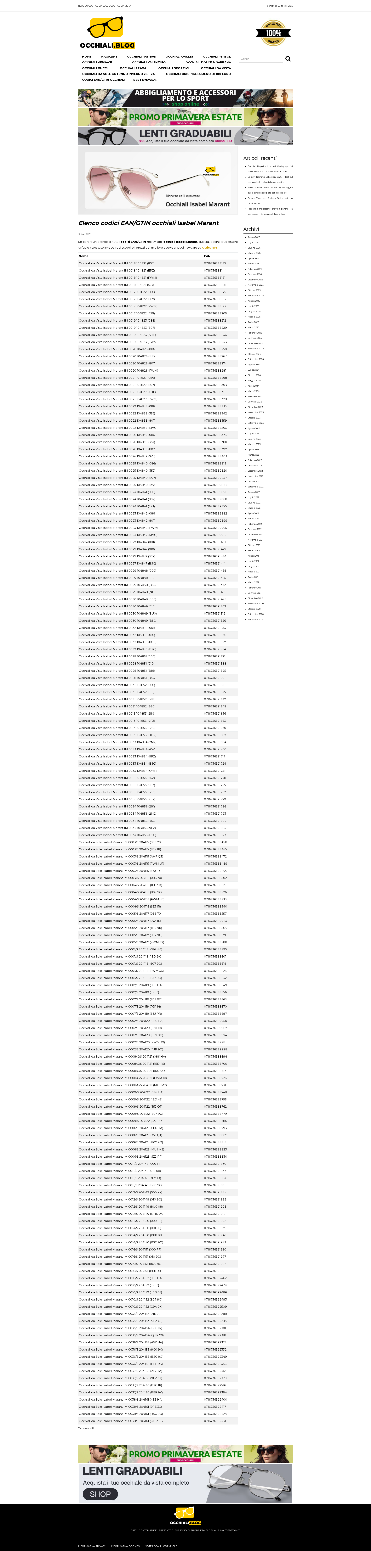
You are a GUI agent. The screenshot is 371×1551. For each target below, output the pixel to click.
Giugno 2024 (254, 375)
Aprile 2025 (253, 322)
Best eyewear (145, 79)
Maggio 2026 (254, 253)
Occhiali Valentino (149, 62)
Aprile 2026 (253, 258)
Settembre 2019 (255, 619)
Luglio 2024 (254, 369)
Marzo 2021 (253, 582)
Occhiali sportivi (173, 68)
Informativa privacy (92, 1546)
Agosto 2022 (254, 492)
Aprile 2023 (253, 449)
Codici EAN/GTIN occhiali (103, 79)
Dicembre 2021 (255, 534)
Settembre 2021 (255, 550)
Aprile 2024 (253, 386)
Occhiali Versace (97, 62)
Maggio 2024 (254, 380)
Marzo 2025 (253, 327)
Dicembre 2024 (255, 343)
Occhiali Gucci (95, 68)
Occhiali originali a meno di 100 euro (198, 74)
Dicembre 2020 (255, 598)
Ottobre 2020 (254, 609)
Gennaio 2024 (255, 401)
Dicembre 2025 (255, 279)
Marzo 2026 (253, 263)
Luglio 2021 (253, 561)
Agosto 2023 (254, 428)
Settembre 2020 (256, 614)
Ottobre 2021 (254, 545)
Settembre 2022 (256, 486)
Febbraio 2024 (255, 396)
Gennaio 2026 (255, 274)
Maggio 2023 (254, 444)
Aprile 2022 (253, 513)
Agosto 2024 (254, 364)
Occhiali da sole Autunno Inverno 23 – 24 (118, 74)
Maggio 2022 (254, 508)
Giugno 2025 (254, 311)
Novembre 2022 (256, 476)
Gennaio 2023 (255, 465)
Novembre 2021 (255, 539)
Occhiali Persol (217, 56)
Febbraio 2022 (255, 524)
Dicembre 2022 (255, 470)
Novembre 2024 (256, 348)
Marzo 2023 (253, 454)
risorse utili (88, 1428)
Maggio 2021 (254, 571)
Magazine (109, 56)
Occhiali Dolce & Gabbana (208, 62)
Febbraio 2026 (255, 269)
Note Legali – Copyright (161, 1546)
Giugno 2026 (254, 247)
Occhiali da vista (216, 68)
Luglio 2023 (253, 433)
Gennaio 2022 (255, 529)
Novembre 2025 (256, 285)
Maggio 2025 (254, 316)
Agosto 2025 (254, 301)
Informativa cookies (125, 1546)
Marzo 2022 (253, 518)
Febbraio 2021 (254, 587)
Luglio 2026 (253, 242)
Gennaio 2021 (254, 593)
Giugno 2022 (254, 502)
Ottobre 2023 (254, 417)
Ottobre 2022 (254, 481)
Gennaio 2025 (255, 338)
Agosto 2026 (254, 237)
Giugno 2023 (254, 439)
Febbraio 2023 (255, 460)
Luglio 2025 (253, 306)
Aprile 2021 (253, 577)
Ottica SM (209, 247)
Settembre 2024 (256, 359)
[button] (288, 58)
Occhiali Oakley (180, 56)
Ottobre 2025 (254, 290)
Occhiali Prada (133, 68)
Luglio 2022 (253, 497)
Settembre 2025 (256, 295)
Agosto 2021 (254, 555)
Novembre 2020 (256, 603)
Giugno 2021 (254, 566)
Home (87, 56)
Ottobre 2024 (254, 354)
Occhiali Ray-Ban (141, 56)
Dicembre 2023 (255, 407)
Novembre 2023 (256, 412)
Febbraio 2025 (255, 332)
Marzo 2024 (254, 391)
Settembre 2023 (256, 423)
